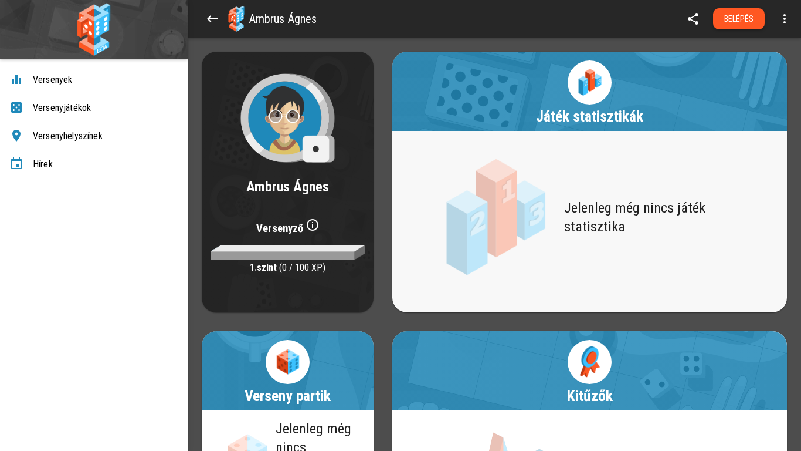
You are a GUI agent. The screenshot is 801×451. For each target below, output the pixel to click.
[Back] (212, 19)
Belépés (739, 18)
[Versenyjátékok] (94, 108)
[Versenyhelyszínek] (94, 136)
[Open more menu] (784, 19)
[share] (693, 19)
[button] (236, 19)
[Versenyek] (94, 80)
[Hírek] (94, 164)
